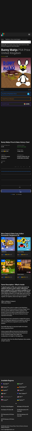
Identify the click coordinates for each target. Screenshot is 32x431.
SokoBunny (4, 251)
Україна (21, 400)
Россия (5, 400)
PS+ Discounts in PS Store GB (7, 415)
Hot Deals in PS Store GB (7, 409)
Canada (5, 387)
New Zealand (23, 393)
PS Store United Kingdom (7, 406)
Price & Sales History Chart (12, 44)
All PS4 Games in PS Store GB (7, 420)
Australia (6, 383)
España (5, 390)
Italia (4, 393)
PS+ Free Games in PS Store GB (22, 415)
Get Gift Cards (5, 104)
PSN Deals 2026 (5, 426)
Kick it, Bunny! (5, 274)
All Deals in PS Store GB (23, 406)
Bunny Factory (21, 274)
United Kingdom (7, 396)
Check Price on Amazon (8, 99)
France (21, 390)
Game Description (15, 46)
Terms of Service (20, 426)
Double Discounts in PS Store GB (22, 410)
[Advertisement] (16, 16)
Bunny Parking (21, 251)
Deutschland (22, 387)
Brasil (21, 383)
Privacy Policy (13, 426)
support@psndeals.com (9, 429)
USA (20, 396)
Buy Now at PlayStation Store (9, 93)
